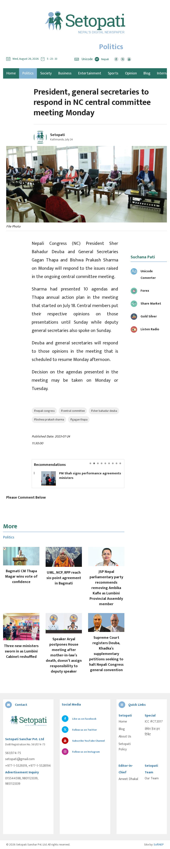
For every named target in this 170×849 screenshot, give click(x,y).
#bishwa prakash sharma (49, 419)
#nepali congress (44, 410)
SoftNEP (159, 844)
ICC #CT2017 (154, 721)
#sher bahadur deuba (104, 410)
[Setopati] (28, 721)
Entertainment (89, 73)
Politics (28, 73)
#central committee (73, 410)
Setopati (57, 135)
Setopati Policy (125, 746)
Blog (146, 73)
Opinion (131, 73)
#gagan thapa (78, 419)
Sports (113, 73)
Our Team (152, 778)
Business (65, 73)
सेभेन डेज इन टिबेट (152, 731)
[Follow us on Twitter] (122, 59)
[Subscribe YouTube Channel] (129, 59)
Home (123, 721)
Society (46, 73)
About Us (125, 736)
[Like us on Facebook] (116, 59)
